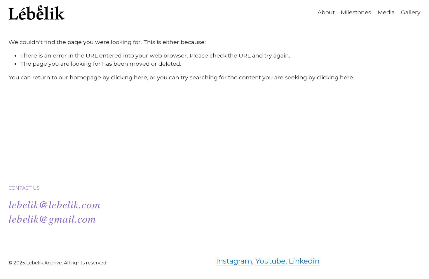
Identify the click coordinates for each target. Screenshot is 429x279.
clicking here (129, 77)
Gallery (411, 12)
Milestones (356, 12)
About (326, 12)
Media (386, 12)
